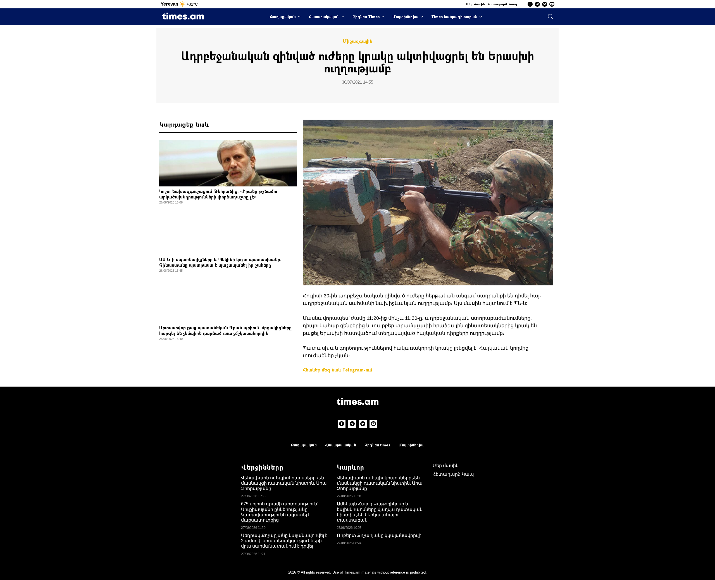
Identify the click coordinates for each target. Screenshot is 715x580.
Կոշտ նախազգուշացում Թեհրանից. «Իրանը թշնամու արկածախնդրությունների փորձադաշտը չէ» (218, 194)
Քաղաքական (283, 16)
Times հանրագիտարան (454, 16)
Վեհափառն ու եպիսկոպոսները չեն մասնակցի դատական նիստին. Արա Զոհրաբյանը (284, 483)
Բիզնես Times (366, 16)
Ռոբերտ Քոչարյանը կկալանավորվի (379, 535)
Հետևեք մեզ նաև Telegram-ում (337, 370)
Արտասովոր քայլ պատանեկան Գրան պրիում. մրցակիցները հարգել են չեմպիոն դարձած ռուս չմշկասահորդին (225, 330)
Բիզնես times (377, 445)
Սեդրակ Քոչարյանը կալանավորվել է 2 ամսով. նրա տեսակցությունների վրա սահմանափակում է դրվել (284, 540)
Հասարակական (324, 16)
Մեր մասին (475, 4)
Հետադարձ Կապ (502, 4)
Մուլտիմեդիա (405, 16)
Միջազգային (357, 41)
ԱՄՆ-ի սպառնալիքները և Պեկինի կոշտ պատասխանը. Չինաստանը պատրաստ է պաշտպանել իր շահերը (220, 262)
